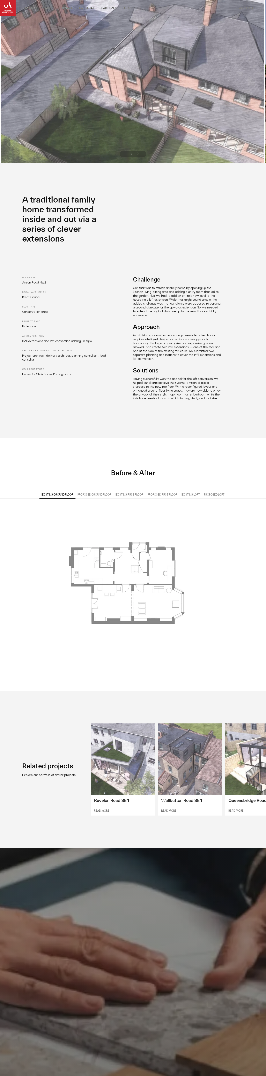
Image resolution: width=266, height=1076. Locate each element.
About (30, 8)
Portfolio (109, 8)
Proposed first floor (162, 494)
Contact (246, 8)
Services (66, 8)
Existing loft (190, 494)
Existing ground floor (57, 494)
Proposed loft (214, 494)
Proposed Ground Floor (94, 494)
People (46, 8)
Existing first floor (129, 494)
